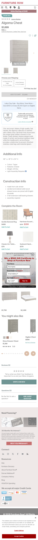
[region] (19, 527)
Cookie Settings (19, 530)
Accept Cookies (19, 536)
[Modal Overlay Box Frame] (19, 270)
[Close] (35, 518)
